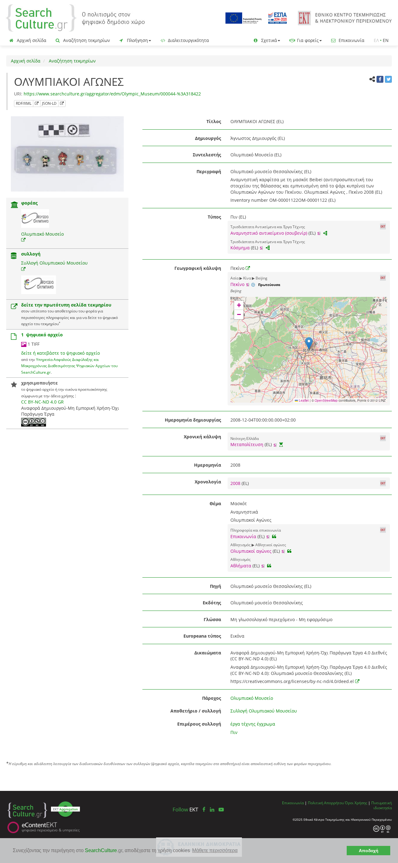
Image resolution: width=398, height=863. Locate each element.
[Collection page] (13, 256)
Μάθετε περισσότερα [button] (215, 850)
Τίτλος (213, 121)
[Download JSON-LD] (62, 103)
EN (386, 40)
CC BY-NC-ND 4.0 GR (42, 402)
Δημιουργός (208, 138)
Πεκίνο (237, 284)
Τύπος (214, 217)
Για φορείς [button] (307, 40)
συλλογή (30, 254)
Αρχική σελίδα (31, 40)
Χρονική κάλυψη (202, 437)
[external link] (23, 240)
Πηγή (215, 586)
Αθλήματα (240, 566)
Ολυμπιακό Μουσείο (42, 234)
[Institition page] (14, 205)
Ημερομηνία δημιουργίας (193, 420)
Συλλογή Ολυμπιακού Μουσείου (54, 263)
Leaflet (303, 400)
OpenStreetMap (326, 400)
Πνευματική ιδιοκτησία (381, 805)
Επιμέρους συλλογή (199, 724)
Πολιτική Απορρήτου (326, 802)
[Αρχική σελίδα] (75, 18)
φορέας (29, 203)
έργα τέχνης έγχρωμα (252, 724)
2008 (236, 483)
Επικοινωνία (350, 40)
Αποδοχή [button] (368, 850)
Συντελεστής (207, 155)
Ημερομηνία (207, 465)
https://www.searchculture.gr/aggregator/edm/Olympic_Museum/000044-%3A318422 (112, 94)
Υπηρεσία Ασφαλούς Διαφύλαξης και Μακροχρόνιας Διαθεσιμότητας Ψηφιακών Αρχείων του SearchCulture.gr (69, 366)
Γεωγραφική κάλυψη (197, 268)
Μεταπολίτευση (246, 444)
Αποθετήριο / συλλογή (195, 711)
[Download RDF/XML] (36, 103)
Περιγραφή (209, 171)
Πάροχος (211, 698)
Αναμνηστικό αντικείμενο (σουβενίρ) (268, 233)
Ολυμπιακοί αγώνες (250, 551)
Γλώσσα (212, 619)
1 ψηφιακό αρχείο (42, 335)
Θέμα (215, 503)
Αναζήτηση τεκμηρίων (86, 40)
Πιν (234, 732)
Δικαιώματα (207, 653)
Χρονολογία (208, 482)
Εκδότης (212, 603)
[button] (309, 343)
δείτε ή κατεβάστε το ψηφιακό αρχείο (60, 353)
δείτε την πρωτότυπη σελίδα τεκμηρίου (66, 305)
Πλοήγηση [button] (137, 40)
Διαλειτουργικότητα (188, 40)
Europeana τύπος (202, 636)
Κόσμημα (240, 248)
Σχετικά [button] (268, 40)
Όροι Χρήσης (356, 802)
